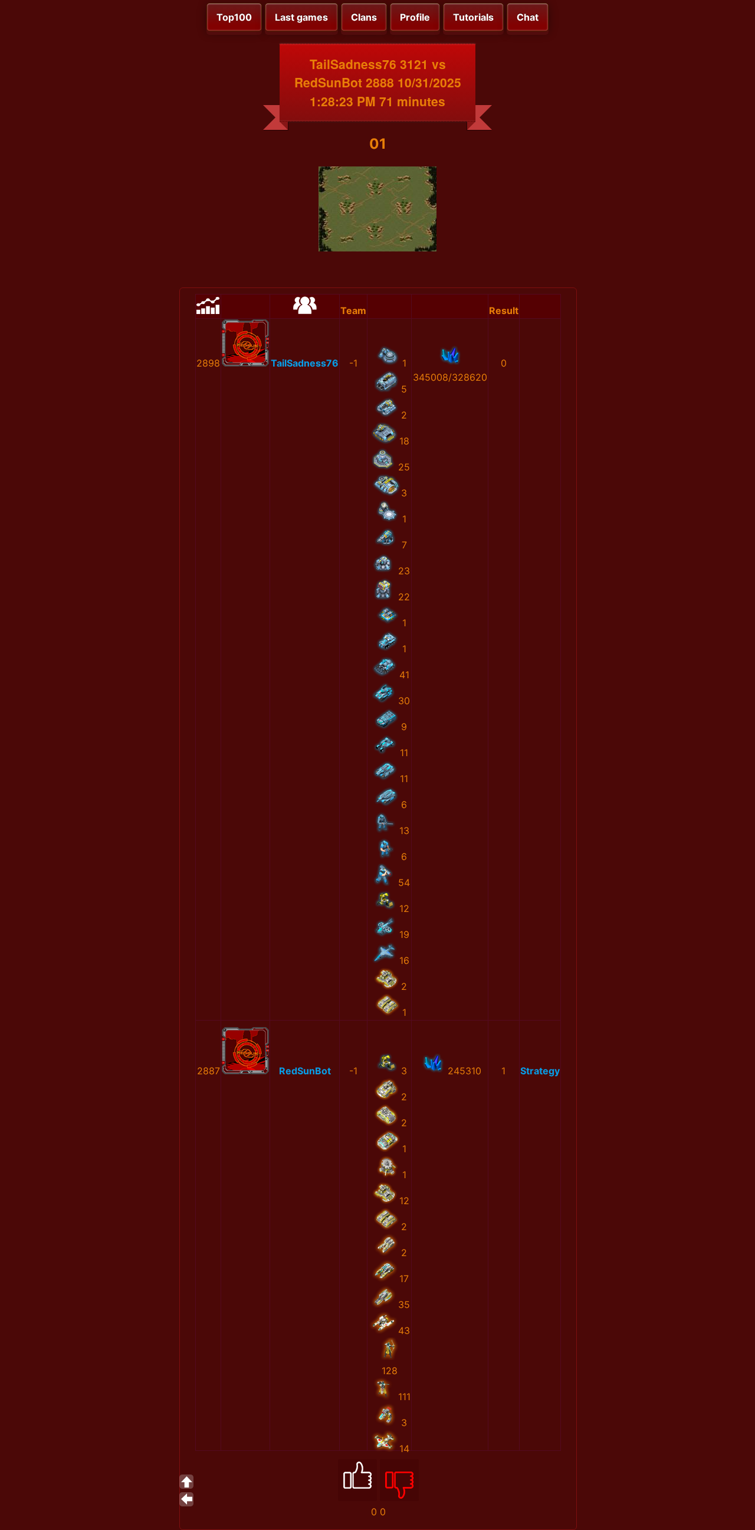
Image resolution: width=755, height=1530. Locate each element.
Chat (528, 17)
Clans (364, 17)
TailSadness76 (305, 363)
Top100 (234, 17)
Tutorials (473, 17)
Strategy (540, 1071)
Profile (415, 17)
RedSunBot (305, 1071)
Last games (301, 17)
